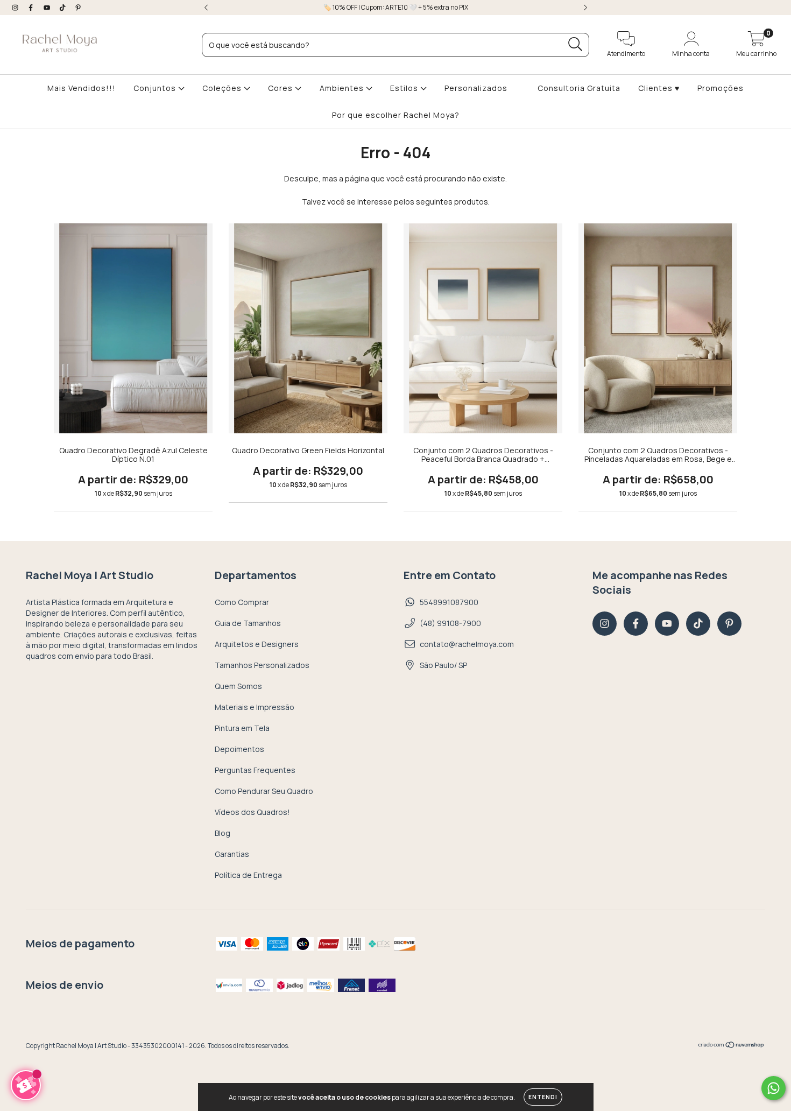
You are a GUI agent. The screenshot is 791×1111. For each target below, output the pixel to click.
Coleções (223, 88)
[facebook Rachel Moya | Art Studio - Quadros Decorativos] (31, 7)
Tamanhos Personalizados (262, 665)
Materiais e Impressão (254, 707)
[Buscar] (575, 44)
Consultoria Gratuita (579, 88)
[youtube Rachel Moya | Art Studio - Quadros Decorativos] (47, 7)
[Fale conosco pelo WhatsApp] (773, 1088)
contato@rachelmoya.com (467, 644)
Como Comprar (242, 602)
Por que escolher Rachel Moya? (396, 115)
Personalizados (475, 88)
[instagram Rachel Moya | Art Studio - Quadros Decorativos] (16, 7)
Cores (281, 88)
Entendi (542, 1097)
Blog (222, 833)
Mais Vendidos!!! (81, 88)
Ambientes (343, 88)
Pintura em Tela (242, 728)
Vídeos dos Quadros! (252, 812)
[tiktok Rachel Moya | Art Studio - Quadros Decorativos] (63, 7)
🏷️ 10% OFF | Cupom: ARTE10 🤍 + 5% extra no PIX (395, 7)
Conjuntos (155, 88)
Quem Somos (238, 686)
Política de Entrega (248, 875)
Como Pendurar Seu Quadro (264, 791)
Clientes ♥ (659, 88)
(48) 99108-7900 (450, 623)
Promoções (720, 88)
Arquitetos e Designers (257, 644)
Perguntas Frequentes (255, 770)
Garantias (232, 854)
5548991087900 (449, 602)
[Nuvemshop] (731, 1046)
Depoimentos (239, 749)
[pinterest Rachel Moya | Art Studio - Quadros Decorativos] (78, 7)
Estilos (405, 88)
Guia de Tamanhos (248, 623)
